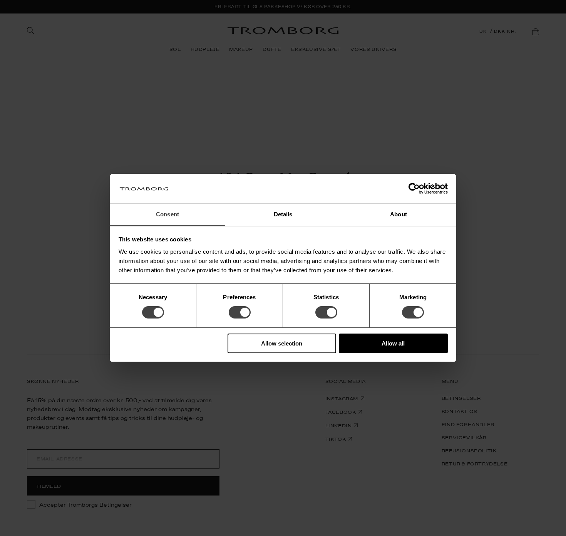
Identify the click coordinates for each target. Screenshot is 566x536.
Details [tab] (283, 214)
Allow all (393, 343)
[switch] (240, 312)
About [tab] (398, 214)
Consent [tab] (167, 214)
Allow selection (281, 343)
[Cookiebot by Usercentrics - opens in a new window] (414, 188)
